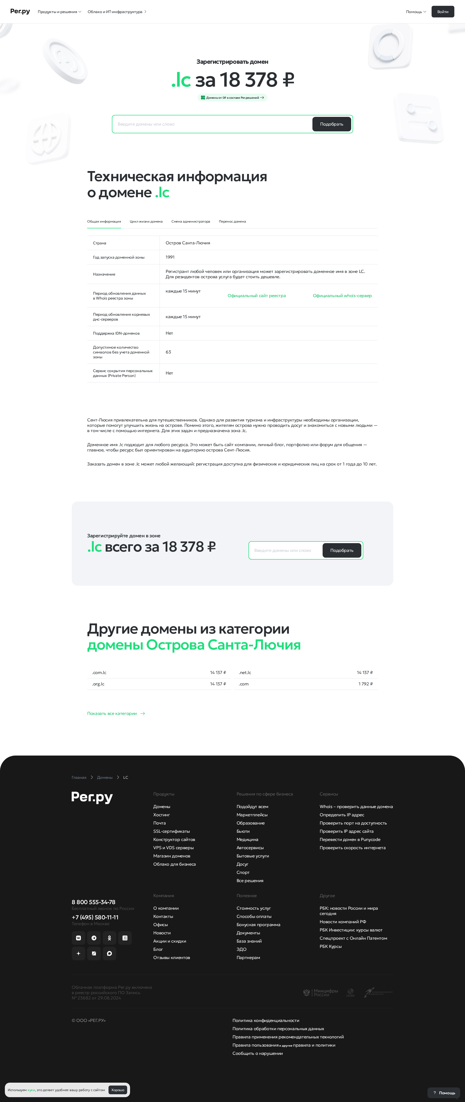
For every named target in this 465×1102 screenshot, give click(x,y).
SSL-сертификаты (171, 831)
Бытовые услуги (253, 856)
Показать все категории (112, 713)
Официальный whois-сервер (342, 295)
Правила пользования (255, 1045)
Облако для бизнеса (174, 864)
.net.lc (245, 672)
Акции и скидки (169, 941)
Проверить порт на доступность (353, 823)
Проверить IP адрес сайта (346, 831)
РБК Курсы (330, 946)
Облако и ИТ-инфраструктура (115, 11)
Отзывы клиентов (171, 957)
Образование (251, 823)
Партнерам (248, 957)
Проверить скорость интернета (353, 847)
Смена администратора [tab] (190, 221)
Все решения (250, 880)
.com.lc (99, 672)
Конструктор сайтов (174, 839)
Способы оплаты (254, 916)
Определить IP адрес (342, 814)
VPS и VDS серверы (173, 847)
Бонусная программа (258, 924)
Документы (248, 933)
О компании (165, 908)
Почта (159, 823)
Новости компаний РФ (343, 921)
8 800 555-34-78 (94, 902)
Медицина (247, 839)
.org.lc (98, 684)
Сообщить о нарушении (257, 1053)
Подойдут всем (252, 806)
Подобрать (331, 124)
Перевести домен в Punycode (350, 839)
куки (31, 1090)
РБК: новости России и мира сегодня (349, 910)
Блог (158, 949)
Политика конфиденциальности (265, 1020)
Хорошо (117, 1090)
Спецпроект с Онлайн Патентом (353, 938)
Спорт (243, 872)
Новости (161, 933)
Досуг (242, 864)
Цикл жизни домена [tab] (146, 221)
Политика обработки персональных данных (278, 1028)
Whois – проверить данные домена (356, 806)
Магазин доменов (171, 856)
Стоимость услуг (254, 908)
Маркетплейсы (252, 814)
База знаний (249, 941)
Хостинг (161, 814)
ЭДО (242, 949)
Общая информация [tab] (104, 221)
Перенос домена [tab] (232, 221)
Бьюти (243, 831)
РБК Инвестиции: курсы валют (351, 930)
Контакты (163, 916)
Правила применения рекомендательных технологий (288, 1037)
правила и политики (314, 1045)
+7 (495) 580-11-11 (95, 917)
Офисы (160, 924)
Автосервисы (250, 847)
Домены (161, 806)
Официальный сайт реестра (257, 295)
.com (244, 684)
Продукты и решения (57, 11)
